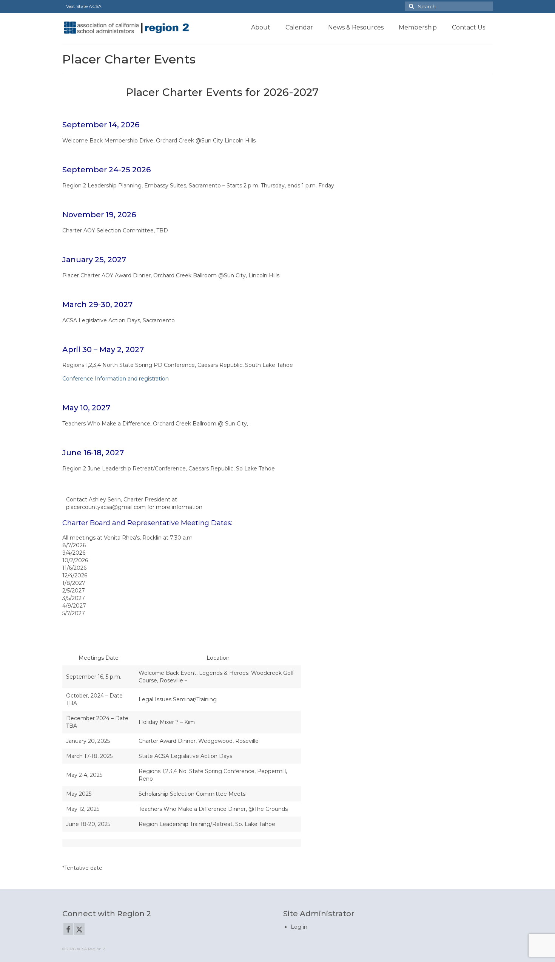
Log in (299, 926)
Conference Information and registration (115, 378)
